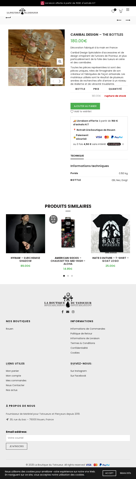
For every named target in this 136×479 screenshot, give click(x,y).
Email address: (16, 432)
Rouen (9, 328)
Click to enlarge (60, 61)
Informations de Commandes (87, 328)
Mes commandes (16, 380)
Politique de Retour (81, 333)
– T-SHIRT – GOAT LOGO (110, 259)
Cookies (75, 352)
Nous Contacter (15, 385)
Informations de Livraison (85, 338)
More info (125, 473)
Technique (77, 155)
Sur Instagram (78, 371)
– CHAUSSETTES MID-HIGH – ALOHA (68, 261)
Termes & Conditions (82, 343)
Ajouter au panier (85, 106)
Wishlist (115, 10)
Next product (128, 20)
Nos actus (11, 390)
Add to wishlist (83, 111)
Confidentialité (79, 348)
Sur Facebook (78, 375)
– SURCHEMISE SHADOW (25, 259)
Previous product (119, 20)
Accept (109, 473)
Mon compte (13, 375)
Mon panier (12, 371)
